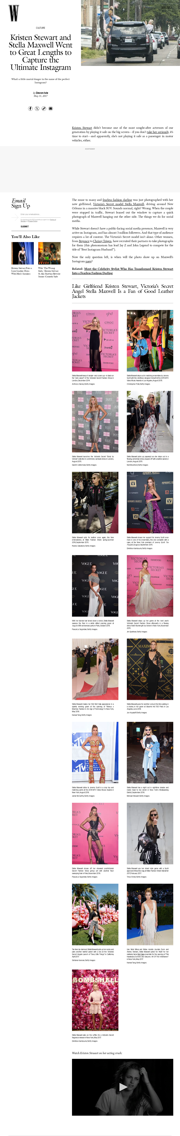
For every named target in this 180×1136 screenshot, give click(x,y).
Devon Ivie (42, 92)
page (88, 261)
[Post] (37, 108)
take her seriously (157, 132)
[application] (122, 1087)
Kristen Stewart (82, 128)
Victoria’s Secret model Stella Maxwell (118, 204)
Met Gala (141, 954)
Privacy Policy (32, 221)
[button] (122, 1087)
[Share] (30, 108)
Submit (25, 226)
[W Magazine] (13, 13)
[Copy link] (44, 108)
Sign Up (20, 203)
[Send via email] (50, 108)
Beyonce (84, 241)
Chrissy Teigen (102, 241)
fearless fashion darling (117, 200)
